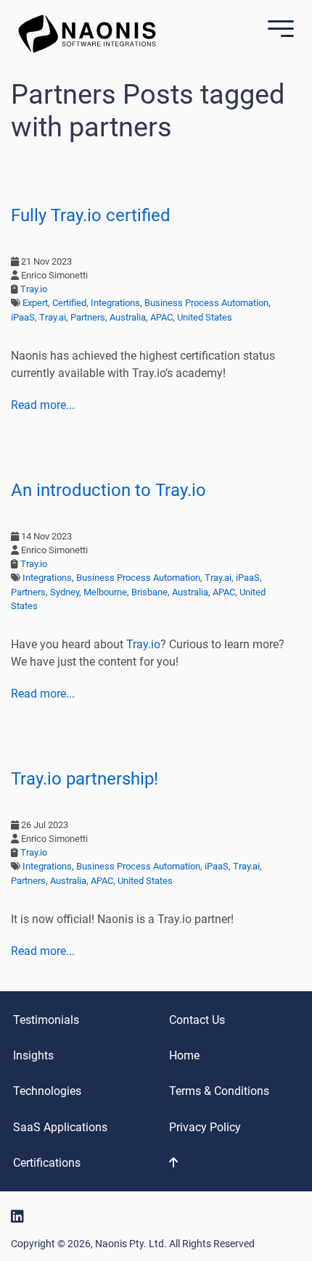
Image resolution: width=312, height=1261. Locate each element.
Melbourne (105, 592)
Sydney (64, 592)
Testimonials (46, 1020)
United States (204, 317)
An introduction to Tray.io (108, 490)
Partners (87, 317)
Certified (69, 302)
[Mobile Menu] (277, 30)
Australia (128, 317)
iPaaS (23, 317)
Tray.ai (52, 317)
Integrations (115, 302)
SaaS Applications (60, 1127)
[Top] (224, 1162)
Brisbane (149, 592)
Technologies (47, 1091)
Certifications (47, 1163)
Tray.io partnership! (84, 779)
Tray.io (33, 289)
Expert (35, 302)
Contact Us (197, 1020)
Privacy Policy (205, 1127)
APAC (161, 317)
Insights (33, 1055)
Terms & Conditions (219, 1091)
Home (184, 1055)
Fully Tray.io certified (91, 215)
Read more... (43, 405)
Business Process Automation (206, 302)
